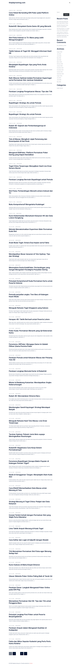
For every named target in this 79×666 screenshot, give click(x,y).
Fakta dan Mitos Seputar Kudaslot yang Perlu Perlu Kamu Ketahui (30, 642)
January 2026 (60, 65)
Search (58, 12)
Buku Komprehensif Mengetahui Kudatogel (26, 204)
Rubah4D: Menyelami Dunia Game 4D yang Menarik (30, 26)
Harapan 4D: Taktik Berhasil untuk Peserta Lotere (29, 319)
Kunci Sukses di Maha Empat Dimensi (24, 565)
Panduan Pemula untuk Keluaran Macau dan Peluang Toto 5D (30, 359)
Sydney (31, 663)
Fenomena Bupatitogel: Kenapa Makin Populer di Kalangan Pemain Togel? (29, 462)
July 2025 (59, 77)
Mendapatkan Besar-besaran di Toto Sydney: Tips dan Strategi (29, 255)
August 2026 (59, 51)
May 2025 (59, 81)
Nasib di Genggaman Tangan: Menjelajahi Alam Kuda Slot (30, 476)
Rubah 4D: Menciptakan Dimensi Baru (24, 396)
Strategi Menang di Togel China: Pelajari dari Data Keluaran (29, 503)
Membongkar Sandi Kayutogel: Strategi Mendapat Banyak (29, 408)
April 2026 (59, 59)
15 (21, 653)
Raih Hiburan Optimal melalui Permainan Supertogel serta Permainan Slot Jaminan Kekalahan (30, 79)
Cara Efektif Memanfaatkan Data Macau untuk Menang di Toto (28, 489)
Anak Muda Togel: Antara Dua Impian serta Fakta (29, 243)
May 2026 (59, 57)
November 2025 (60, 69)
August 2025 (59, 75)
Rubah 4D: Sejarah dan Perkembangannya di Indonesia (27, 127)
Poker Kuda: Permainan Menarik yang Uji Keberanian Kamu (30, 332)
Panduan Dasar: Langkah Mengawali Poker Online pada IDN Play (29, 588)
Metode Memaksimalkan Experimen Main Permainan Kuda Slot (30, 230)
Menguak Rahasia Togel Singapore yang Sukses (28, 308)
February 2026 (60, 63)
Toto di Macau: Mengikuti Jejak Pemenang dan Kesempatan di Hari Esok (28, 140)
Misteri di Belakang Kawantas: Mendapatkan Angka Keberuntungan (30, 383)
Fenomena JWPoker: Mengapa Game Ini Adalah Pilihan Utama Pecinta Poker (28, 345)
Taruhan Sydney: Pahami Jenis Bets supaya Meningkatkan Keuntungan (27, 435)
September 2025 (60, 73)
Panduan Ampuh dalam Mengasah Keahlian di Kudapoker (28, 629)
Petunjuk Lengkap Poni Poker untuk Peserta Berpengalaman (27, 615)
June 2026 (59, 55)
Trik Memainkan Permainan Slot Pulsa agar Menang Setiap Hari (30, 552)
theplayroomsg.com (17, 3)
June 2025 (59, 79)
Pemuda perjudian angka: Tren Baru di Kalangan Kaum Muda (28, 295)
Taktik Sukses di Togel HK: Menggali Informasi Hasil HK (30, 52)
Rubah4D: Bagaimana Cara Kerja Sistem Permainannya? (25, 449)
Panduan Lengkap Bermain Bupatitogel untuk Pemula (31, 179)
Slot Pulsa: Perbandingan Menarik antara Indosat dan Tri (31, 192)
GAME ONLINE (19, 10)
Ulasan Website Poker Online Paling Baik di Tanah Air (30, 576)
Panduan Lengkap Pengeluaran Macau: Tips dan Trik (30, 91)
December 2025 (60, 67)
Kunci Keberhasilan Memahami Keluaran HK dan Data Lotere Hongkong (31, 217)
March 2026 (59, 61)
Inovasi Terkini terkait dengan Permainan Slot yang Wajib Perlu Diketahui (30, 516)
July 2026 (59, 53)
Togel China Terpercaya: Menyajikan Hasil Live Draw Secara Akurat (30, 167)
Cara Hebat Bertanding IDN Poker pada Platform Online (29, 14)
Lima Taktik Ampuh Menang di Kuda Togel (26, 528)
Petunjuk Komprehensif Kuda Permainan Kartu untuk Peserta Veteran (30, 282)
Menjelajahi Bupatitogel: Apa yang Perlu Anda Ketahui (27, 66)
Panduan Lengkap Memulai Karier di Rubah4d (27, 371)
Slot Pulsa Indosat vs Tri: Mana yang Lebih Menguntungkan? (26, 39)
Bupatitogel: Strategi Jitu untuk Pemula (25, 103)
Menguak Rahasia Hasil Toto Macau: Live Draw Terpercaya (28, 422)
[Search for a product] (69, 2)
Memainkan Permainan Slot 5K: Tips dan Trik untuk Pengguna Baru (30, 602)
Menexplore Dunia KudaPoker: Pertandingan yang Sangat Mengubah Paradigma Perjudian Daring (29, 268)
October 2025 (60, 71)
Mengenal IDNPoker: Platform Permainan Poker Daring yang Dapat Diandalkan (28, 154)
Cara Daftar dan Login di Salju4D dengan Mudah (28, 540)
